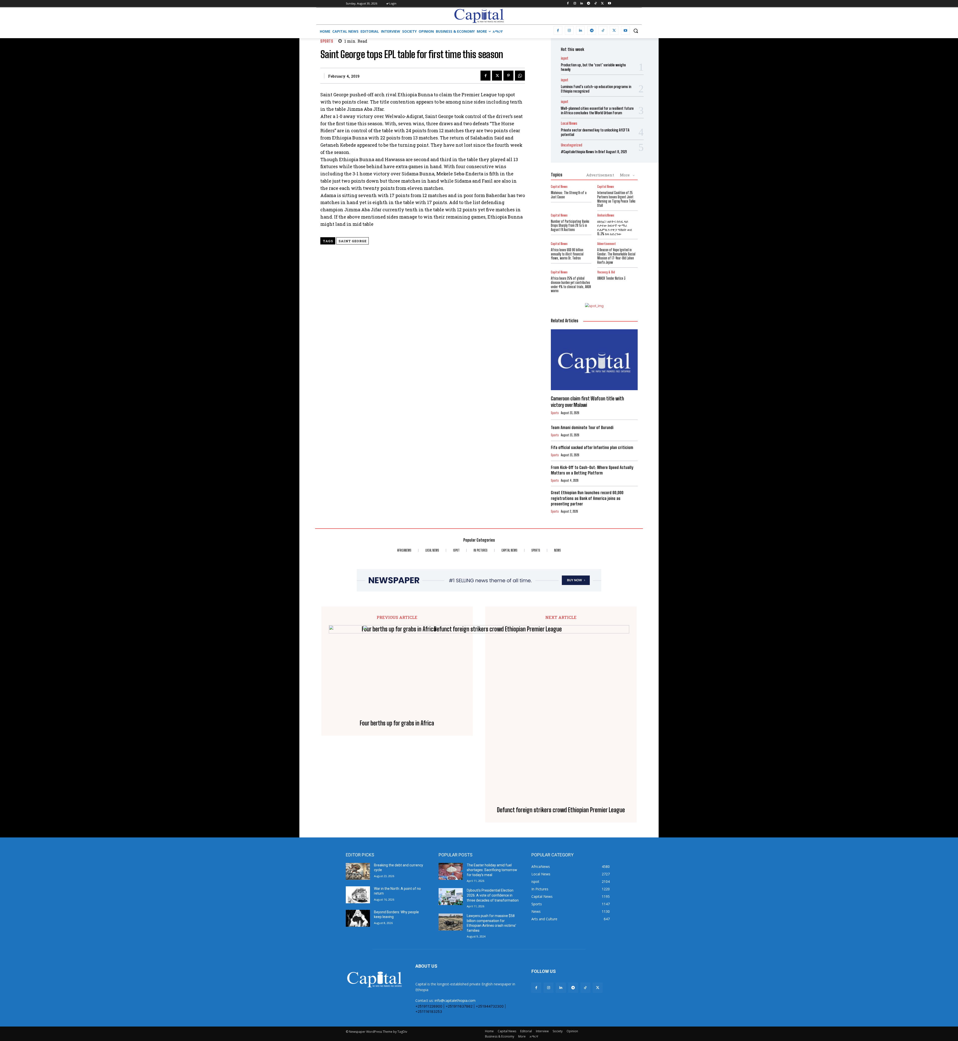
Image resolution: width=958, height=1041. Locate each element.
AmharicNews (605, 215)
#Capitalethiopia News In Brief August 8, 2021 (594, 151)
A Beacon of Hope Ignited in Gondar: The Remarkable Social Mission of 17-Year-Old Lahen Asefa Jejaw (616, 256)
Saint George (352, 241)
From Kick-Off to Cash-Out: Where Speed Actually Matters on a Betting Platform (592, 470)
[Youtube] (609, 3)
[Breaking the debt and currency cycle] (358, 871)
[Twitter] (602, 3)
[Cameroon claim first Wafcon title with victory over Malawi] (594, 359)
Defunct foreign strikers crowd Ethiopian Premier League (561, 810)
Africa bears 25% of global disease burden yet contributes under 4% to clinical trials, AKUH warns (571, 284)
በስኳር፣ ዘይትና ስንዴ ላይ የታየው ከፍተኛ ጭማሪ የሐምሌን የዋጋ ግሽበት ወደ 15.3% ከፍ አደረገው (614, 227)
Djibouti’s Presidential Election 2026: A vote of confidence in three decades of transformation (493, 895)
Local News (569, 123)
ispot (564, 58)
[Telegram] (589, 3)
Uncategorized (571, 145)
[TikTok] (596, 3)
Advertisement (600, 174)
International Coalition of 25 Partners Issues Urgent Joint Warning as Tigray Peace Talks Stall (616, 199)
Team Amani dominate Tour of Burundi (582, 427)
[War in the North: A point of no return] (358, 894)
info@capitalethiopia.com (455, 1000)
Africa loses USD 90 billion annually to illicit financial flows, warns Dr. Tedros (567, 254)
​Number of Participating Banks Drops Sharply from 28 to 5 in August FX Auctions (570, 225)
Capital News (559, 186)
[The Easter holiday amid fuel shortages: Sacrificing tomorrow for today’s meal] (451, 871)
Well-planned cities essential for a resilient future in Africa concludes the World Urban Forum (597, 110)
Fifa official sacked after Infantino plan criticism (592, 447)
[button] (636, 31)
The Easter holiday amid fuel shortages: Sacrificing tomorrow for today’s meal (492, 870)
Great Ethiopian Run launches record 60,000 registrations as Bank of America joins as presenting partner (587, 498)
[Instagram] (575, 3)
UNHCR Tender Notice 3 (611, 278)
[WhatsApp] (520, 76)
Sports (326, 41)
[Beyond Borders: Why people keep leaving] (358, 918)
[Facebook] (568, 3)
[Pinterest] (508, 76)
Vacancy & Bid (606, 272)
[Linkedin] (582, 3)
